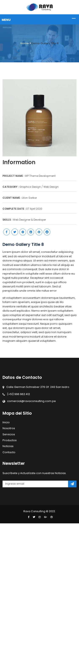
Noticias (8, 446)
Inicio (6, 422)
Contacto (9, 452)
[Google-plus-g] (45, 517)
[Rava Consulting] (39, 7)
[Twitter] (34, 517)
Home (24, 43)
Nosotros (9, 428)
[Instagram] (39, 517)
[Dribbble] (51, 517)
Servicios (9, 434)
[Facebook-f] (28, 517)
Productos (10, 440)
